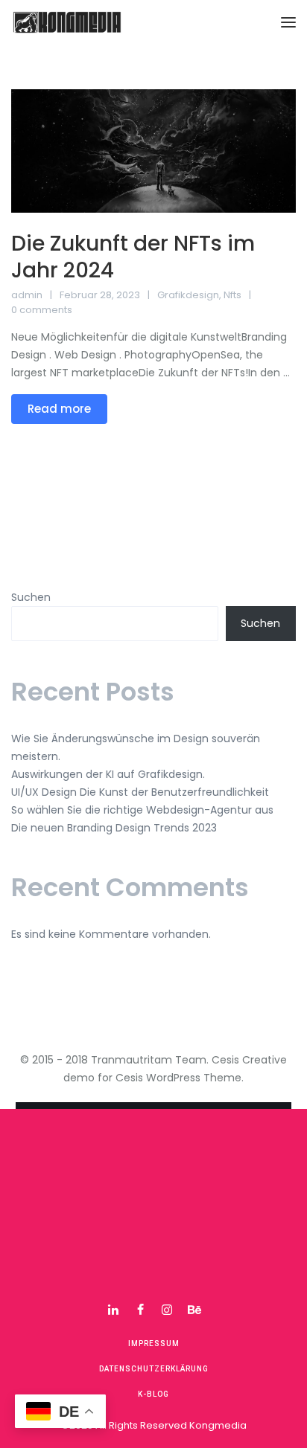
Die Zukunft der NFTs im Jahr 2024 (133, 257)
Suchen (31, 597)
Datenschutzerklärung (154, 1369)
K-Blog (153, 1394)
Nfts (232, 295)
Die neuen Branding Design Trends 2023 (114, 827)
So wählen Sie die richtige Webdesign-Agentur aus (142, 809)
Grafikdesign (188, 295)
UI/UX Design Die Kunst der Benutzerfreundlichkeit (140, 792)
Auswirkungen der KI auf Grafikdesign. (108, 774)
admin (26, 295)
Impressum (154, 1343)
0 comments (41, 310)
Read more (59, 408)
